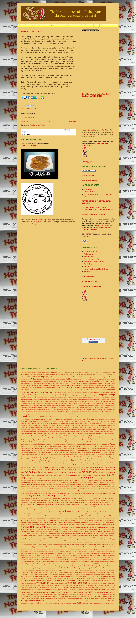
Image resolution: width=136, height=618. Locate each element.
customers (110, 423)
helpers (57, 463)
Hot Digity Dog (39, 467)
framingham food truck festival (30, 448)
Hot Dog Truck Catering (102, 472)
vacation (23, 592)
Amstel (75, 381)
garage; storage (106, 450)
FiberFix (48, 444)
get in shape (29, 454)
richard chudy (48, 551)
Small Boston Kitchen (51, 564)
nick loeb (61, 529)
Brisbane (29, 401)
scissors (65, 557)
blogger (29, 397)
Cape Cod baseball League (108, 405)
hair (86, 459)
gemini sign (80, 452)
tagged (64, 574)
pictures (98, 538)
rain (94, 544)
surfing (106, 572)
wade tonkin (57, 594)
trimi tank (75, 587)
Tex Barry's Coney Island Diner (65, 576)
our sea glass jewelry (26, 535)
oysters (50, 535)
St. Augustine (89, 568)
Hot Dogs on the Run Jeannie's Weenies (56, 478)
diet (81, 429)
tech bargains (97, 574)
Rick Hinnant (55, 551)
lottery (40, 507)
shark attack (61, 559)
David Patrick (82, 425)
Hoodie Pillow (66, 465)
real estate (44, 547)
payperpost (24, 538)
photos (92, 538)
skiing (26, 564)
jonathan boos (100, 491)
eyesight (99, 440)
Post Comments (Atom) (37, 125)
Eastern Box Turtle (62, 436)
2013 (78, 374)
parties (103, 535)
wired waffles (56, 601)
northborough (25, 531)
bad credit (112, 385)
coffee (77, 417)
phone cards (81, 538)
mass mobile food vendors (49, 511)
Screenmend (91, 557)
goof (28, 457)
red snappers (97, 547)
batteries (91, 387)
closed (43, 417)
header (93, 461)
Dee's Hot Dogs (83, 427)
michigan (98, 516)
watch (85, 594)
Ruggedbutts (24, 555)
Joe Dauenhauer (43, 491)
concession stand (73, 419)
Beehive (52, 389)
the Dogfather (50, 578)
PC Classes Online (34, 538)
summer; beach (73, 572)
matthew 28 (91, 511)
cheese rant (46, 411)
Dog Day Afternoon (94, 431)
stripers (28, 572)
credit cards (48, 423)
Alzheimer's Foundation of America (38, 381)
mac (66, 507)
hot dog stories (33, 472)
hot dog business (89, 467)
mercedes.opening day (31, 516)
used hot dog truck (96, 589)
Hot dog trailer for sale (74, 472)
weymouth (104, 596)
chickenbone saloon (87, 411)
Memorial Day (95, 514)
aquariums (90, 383)
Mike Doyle (36, 518)
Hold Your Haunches (100, 463)
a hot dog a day (42, 377)
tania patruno (81, 574)
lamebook (55, 498)
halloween (94, 459)
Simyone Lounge (99, 561)
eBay (74, 436)
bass (78, 387)
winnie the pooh (110, 598)
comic (113, 417)
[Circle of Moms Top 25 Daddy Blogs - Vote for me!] (98, 360)
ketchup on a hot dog (44, 495)
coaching (63, 417)
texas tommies (79, 576)
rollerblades (60, 553)
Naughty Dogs (51, 527)
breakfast (93, 399)
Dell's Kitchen (108, 427)
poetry (63, 540)
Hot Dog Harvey (50, 469)
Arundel (41, 385)
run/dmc (51, 555)
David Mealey (74, 425)
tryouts (29, 589)
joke (78, 491)
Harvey (72, 461)
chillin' (110, 411)
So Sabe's (108, 564)
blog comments (79, 395)
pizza (27, 540)
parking (92, 535)
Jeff (49, 488)
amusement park (89, 381)
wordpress (95, 601)
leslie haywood (96, 500)
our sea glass (111, 533)
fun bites (40, 450)
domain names (41, 433)
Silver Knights (90, 561)
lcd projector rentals (35, 500)
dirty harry (112, 429)
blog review (96, 395)
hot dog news (93, 469)
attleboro (62, 385)
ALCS (68, 379)
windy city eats (95, 598)
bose (103, 397)
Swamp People (47, 574)
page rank (55, 535)
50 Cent (113, 374)
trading (49, 587)
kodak (109, 496)
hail (83, 459)
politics (85, 540)
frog (27, 450)
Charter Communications (30, 411)
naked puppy (56, 524)
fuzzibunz (93, 450)
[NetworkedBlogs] (93, 339)
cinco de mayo (93, 414)
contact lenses (41, 421)
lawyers (113, 498)
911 (34, 377)
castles (47, 409)
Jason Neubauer (107, 486)
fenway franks (98, 442)
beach (27, 389)
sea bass (23, 559)
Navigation (28, 25)
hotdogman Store (110, 478)
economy (97, 436)
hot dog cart (98, 467)
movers (42, 522)
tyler (61, 589)
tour (114, 585)
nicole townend (89, 529)
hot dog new (84, 469)
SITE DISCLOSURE (88, 175)
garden (113, 450)
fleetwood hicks (92, 444)
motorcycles (36, 522)
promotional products (32, 544)
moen (107, 518)
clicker (30, 417)
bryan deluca (77, 401)
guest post (63, 459)
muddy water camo (71, 522)
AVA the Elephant (83, 385)
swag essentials (38, 574)
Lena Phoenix (88, 500)
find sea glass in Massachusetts (59, 444)
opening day (83, 533)
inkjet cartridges (111, 482)
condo (79, 419)
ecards (82, 436)
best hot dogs (47, 392)
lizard (77, 504)
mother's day (111, 520)
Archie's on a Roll (106, 383)
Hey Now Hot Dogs (79, 463)
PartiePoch (98, 535)
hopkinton (74, 465)
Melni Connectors (77, 514)
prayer (30, 542)
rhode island (38, 551)
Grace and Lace (72, 457)
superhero (95, 572)
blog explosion (87, 395)
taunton (88, 574)
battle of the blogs (99, 387)
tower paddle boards (26, 587)
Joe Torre (50, 491)
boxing (59, 399)
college (94, 417)
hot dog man (76, 469)
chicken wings (77, 411)
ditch (64, 431)
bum (24, 403)
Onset (74, 533)
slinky (43, 564)
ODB (44, 531)
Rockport (112, 551)
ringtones (62, 551)
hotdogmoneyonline (26, 480)
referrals (46, 549)
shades (45, 559)
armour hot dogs (31, 385)
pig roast (106, 538)
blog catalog (70, 395)
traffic (52, 587)
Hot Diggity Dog (30, 467)
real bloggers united (34, 547)
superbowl (82, 572)
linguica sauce (37, 502)
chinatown (23, 414)
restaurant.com (105, 549)
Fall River (33, 442)
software (40, 566)
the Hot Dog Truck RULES (85, 578)
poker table (72, 540)
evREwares (73, 440)
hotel (33, 480)
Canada (77, 405)
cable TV (107, 403)
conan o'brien (64, 419)
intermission (36, 484)
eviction (61, 440)
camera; (57, 405)
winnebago (103, 598)
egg (32, 438)
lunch (56, 507)
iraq (34, 486)
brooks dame (42, 401)
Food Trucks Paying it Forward (58, 446)
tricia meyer (69, 587)
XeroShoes (52, 603)
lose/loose (35, 507)
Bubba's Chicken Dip (96, 401)
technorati (104, 574)
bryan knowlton (86, 401)
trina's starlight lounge (84, 587)
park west (87, 535)
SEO (37, 559)
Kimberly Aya (69, 496)
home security (41, 465)
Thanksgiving (100, 576)
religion (51, 549)
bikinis (111, 392)
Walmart (70, 594)
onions (58, 533)
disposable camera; (57, 431)
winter (42, 601)
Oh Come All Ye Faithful (61, 531)
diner (103, 429)
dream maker (100, 433)
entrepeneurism (74, 438)
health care (102, 461)
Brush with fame (69, 401)
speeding (31, 568)
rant (102, 544)
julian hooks (41, 493)
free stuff (76, 448)
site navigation (111, 561)
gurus (78, 459)
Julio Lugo (56, 493)
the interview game (100, 578)
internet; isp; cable (82, 484)
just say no (68, 493)
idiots (81, 482)
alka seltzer (91, 379)
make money (102, 507)
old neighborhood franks (92, 531)
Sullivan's (57, 572)
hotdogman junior (99, 478)
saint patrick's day (86, 555)
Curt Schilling (78, 423)
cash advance (29, 409)
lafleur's (50, 498)
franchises (42, 448)
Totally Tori (110, 585)
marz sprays (38, 511)
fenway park (107, 442)
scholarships (45, 557)
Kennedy (23, 496)
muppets (91, 522)
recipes (78, 547)
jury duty (62, 493)
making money (30, 509)
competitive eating (48, 419)
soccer (113, 564)
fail (21, 442)
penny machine (63, 538)
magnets (81, 507)
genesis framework (89, 452)
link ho (49, 502)
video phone (97, 592)
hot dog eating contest (38, 469)
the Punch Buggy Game (43, 220)
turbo (44, 589)
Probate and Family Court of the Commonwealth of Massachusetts (95, 542)
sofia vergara (34, 566)
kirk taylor (93, 496)
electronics (41, 438)
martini (32, 511)
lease (45, 500)
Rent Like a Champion (86, 549)
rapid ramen (112, 544)
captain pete (41, 407)
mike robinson (64, 518)
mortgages (80, 520)
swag (32, 574)
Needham (80, 527)
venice (67, 592)
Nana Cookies (75, 524)
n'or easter (49, 524)
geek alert (59, 452)
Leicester (75, 500)
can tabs (71, 405)
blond (45, 397)
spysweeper (82, 568)
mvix (104, 522)
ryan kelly (69, 555)
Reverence (112, 549)
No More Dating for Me (32, 31)
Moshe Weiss (89, 520)
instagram (23, 484)
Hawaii (77, 461)
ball (34, 387)
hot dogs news (41, 478)
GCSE (54, 452)
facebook (112, 440)
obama (40, 531)
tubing (35, 589)
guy (81, 459)
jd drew (38, 488)
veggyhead (52, 592)
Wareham (75, 594)
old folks (81, 531)
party (106, 535)
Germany (23, 454)
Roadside (87, 271)
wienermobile (70, 598)
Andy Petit (109, 381)
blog (64, 395)
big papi (99, 392)
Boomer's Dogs (93, 397)
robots (103, 551)
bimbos (50, 395)
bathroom (86, 387)
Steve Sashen (90, 570)
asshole (53, 385)
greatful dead (106, 457)
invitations (23, 486)
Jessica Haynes (87, 488)
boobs (83, 397)
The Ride (64, 583)
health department (110, 461)
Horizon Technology (99, 465)
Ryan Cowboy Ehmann (60, 555)
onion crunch (52, 533)
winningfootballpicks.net (30, 601)
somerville (54, 566)
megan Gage (59, 514)
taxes (91, 574)
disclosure (43, 431)
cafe (26, 405)
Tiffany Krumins (58, 585)
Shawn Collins (95, 559)
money (40, 520)
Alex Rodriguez (74, 379)
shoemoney (39, 561)
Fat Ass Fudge (65, 442)
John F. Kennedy (65, 491)
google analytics (38, 457)
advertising (81, 377)
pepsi (69, 538)
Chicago (62, 411)
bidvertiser (89, 392)
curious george (70, 423)
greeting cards (40, 459)
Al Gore (53, 379)
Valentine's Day (31, 592)
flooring (107, 444)
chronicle (77, 414)
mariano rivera (73, 509)
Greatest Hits (37, 25)
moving (51, 522)
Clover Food (53, 417)
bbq (112, 387)
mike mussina (56, 518)
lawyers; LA (24, 500)
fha (42, 444)
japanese (85, 486)
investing (106, 484)
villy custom (112, 592)
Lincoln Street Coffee (26, 502)
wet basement (97, 596)
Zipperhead (98, 603)
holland (108, 463)
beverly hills (71, 392)
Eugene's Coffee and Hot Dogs (41, 440)
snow (103, 564)
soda (29, 566)
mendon (102, 514)
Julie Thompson (49, 493)
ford (88, 446)
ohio (70, 531)
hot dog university (57, 475)
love (43, 507)
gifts (52, 454)
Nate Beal (88, 524)
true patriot (24, 589)
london (101, 504)
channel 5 (95, 409)
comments (30, 419)
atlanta (57, 385)
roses (87, 553)
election (35, 438)
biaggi (76, 392)
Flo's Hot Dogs (101, 444)
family (38, 442)
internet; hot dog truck (71, 484)
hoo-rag (61, 465)
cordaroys (97, 421)
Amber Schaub (52, 381)
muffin (78, 522)
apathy (67, 383)
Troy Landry (112, 587)
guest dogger (55, 459)
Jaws (26, 488)
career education (72, 407)
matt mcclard (84, 511)
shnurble (31, 561)
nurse (36, 531)
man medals (41, 509)
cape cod (97, 405)
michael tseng (84, 516)
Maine (95, 507)
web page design (39, 596)
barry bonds (55, 387)
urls (86, 589)
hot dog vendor (68, 475)
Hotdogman (87, 477)
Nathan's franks (106, 524)
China (113, 411)
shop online (50, 561)
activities (63, 377)
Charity (100, 409)
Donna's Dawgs (66, 433)
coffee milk (83, 417)
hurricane (44, 482)
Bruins (62, 401)
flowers (23, 446)
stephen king (62, 570)
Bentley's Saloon (91, 389)
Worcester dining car (85, 601)
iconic (70, 482)
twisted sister (52, 589)
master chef (77, 511)
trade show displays (41, 587)
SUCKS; (51, 572)
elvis (53, 438)
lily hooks (112, 500)
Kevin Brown (59, 496)
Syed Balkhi (58, 574)
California (37, 405)
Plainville (31, 540)
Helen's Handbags (40, 463)
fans (42, 442)
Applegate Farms (75, 383)
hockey (92, 463)
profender (23, 544)
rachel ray (87, 544)
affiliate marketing (25, 379)
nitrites (95, 529)
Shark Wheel (77, 559)
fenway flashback (88, 442)
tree (64, 587)
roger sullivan (43, 553)
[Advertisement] (97, 47)
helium (53, 463)
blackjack (55, 395)
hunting (40, 482)
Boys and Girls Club (66, 399)
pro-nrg (72, 542)
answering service (39, 383)
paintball (63, 535)
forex (91, 446)
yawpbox (84, 603)
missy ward (84, 518)
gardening (24, 452)
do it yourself (70, 431)
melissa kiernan (67, 514)
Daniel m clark (36, 425)
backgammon (101, 385)
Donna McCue (58, 433)
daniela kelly (44, 425)
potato (99, 540)
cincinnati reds (84, 414)
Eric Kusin (105, 438)
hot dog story (45, 472)
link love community (59, 502)
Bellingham (71, 389)
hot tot (75, 478)
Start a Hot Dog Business (49, 25)
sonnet (62, 566)
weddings (61, 596)
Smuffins (67, 564)
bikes (107, 392)
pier (102, 538)
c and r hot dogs (100, 403)
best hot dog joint (30, 392)
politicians (79, 540)
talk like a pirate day (72, 574)
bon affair (74, 397)
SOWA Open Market (86, 566)
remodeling (56, 549)
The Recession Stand (56, 583)
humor (23, 482)
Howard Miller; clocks (99, 480)
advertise (75, 377)
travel (60, 587)
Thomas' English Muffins (42, 585)
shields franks (25, 561)
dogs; (22, 433)
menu (22, 516)
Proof (39, 544)
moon (66, 520)
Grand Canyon (81, 457)
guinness (73, 459)
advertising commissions (91, 377)
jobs (37, 491)
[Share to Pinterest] (33, 106)
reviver (33, 551)
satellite (110, 555)
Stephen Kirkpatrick (72, 570)
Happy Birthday (32, 461)
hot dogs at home (31, 478)
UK (76, 589)
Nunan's (31, 531)
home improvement (32, 465)
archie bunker (97, 383)
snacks (77, 564)
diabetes (64, 429)
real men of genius (53, 547)
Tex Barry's (53, 576)
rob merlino (78, 551)
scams (31, 557)
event (51, 440)
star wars (112, 568)
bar (36, 387)
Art (37, 385)
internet (43, 484)
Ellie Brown (48, 438)
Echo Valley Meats (90, 436)
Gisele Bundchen (67, 454)
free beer (70, 448)
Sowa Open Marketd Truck (99, 566)
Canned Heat (91, 405)
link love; (81, 502)
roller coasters (52, 553)
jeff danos (53, 488)
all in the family (105, 379)
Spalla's (109, 566)
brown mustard (50, 401)
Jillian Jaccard (109, 488)
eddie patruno (108, 436)
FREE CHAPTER (103, 225)
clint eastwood (37, 417)
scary (34, 557)
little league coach (48, 504)
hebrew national (25, 463)
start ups (32, 570)
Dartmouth (51, 425)
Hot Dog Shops (89, 256)
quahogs (77, 544)
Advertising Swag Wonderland (107, 377)
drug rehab (34, 436)
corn (102, 421)
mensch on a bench (109, 514)
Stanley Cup (106, 568)
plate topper (47, 540)
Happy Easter (41, 461)
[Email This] (26, 106)
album (64, 379)
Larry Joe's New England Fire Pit (77, 498)
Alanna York (58, 379)
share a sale (50, 559)
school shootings (58, 557)
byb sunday (66, 403)
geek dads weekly (68, 452)
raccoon (82, 544)
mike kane (42, 518)
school (51, 557)
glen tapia (74, 454)
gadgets (99, 450)
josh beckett (33, 493)
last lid (102, 498)
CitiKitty (109, 414)
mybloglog (36, 524)
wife (81, 598)
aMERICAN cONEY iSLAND (64, 381)
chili (100, 411)
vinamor (23, 594)
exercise (79, 440)
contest (55, 421)
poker (67, 540)
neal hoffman (69, 527)
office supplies (50, 531)
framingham (111, 446)
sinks (105, 561)
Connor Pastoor (32, 421)
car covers (48, 407)
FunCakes (58, 450)
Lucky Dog (51, 507)
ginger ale (56, 454)
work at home (102, 601)
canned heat (83, 405)
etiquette (30, 440)
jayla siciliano (31, 488)
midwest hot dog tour (26, 518)
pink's (113, 538)
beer (57, 390)
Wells (75, 596)
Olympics (41, 533)
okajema (75, 531)
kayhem (88, 493)
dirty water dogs (25, 431)
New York (38, 529)
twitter (58, 589)
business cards (53, 403)
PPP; (113, 540)
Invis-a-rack (112, 484)
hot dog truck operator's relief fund (41, 475)
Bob (65, 397)
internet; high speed (59, 484)
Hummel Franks (110, 480)
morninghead (71, 520)
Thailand (93, 576)
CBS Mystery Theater (89, 180)
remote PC (77, 549)
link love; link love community (102, 502)
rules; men (40, 555)
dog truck (112, 431)
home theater (49, 465)
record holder (89, 547)
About (96, 25)
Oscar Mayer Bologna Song (91, 286)
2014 (81, 374)
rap (105, 544)
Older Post (72, 121)
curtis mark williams (93, 423)
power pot (109, 540)
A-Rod (51, 377)
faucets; (71, 442)
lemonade (81, 500)
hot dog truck (89, 472)
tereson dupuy (43, 576)
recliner (84, 547)
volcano (36, 594)
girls (60, 454)
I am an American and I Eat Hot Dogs (96, 269)
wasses (81, 594)
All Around (97, 379)
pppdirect (23, 542)
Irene (37, 486)
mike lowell (48, 518)
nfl (58, 529)
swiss (53, 574)
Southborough (75, 566)
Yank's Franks (88, 254)
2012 (74, 374)
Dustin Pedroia (47, 436)
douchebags (92, 433)
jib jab (103, 488)
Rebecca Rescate (64, 547)
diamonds (73, 429)
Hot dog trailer (62, 472)
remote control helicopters (67, 549)
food (39, 446)
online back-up (68, 533)
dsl (42, 436)
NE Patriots (62, 527)
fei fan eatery (78, 442)
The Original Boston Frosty (98, 580)
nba (57, 527)
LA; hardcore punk (35, 498)
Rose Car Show (81, 553)
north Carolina (111, 529)
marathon (66, 509)
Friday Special (109, 448)
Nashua (82, 524)
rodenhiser (24, 553)
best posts (58, 392)
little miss (58, 504)
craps (28, 423)
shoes (45, 561)
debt (50, 427)
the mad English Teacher (31, 580)
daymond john (105, 425)
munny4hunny (84, 522)
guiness (69, 459)
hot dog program (105, 469)
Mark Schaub (87, 509)
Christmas (70, 414)
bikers (104, 392)
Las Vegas (92, 498)
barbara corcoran (41, 387)
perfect (73, 538)
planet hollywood (39, 540)
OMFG (46, 533)
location (96, 504)
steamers (38, 570)
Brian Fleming (100, 399)
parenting (81, 535)
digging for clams (87, 429)
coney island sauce (88, 419)
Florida (112, 444)
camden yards (51, 405)
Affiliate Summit (37, 379)
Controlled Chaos (63, 421)
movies (46, 522)
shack (41, 559)
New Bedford (87, 527)
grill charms (48, 459)
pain (59, 535)
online (62, 533)
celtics (83, 409)
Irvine (40, 486)
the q (34, 583)
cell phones (78, 409)
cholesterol (40, 414)
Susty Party (27, 574)
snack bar (72, 564)
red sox (105, 546)
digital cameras (97, 429)
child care (96, 411)
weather (110, 594)
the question (42, 582)
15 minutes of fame (54, 374)
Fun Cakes (46, 450)
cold (90, 417)
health (97, 461)
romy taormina (73, 553)
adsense (69, 377)
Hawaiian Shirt (83, 461)
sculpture (112, 557)
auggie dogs (69, 385)
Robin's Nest (97, 551)
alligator (113, 379)
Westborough (88, 596)
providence (57, 544)
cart (98, 407)
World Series (111, 601)
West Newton (81, 596)
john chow (57, 491)
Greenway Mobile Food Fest (28, 459)
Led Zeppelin (52, 500)
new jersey (104, 527)
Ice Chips (65, 482)
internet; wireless (92, 484)
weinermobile (69, 596)
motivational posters (27, 522)
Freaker (56, 448)
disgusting (49, 431)
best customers (109, 390)
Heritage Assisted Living (66, 463)
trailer (56, 587)
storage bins (104, 570)
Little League (36, 504)
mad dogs (70, 507)
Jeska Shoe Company (77, 488)
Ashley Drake (46, 385)
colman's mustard (101, 417)
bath (81, 387)
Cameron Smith (65, 405)
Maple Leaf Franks (59, 509)
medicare (53, 514)
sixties (22, 564)
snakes (82, 564)
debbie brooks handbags (41, 427)
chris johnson (61, 414)
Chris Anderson (53, 414)
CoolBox (89, 421)
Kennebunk (102, 493)
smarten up (61, 564)
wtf (38, 603)
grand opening (89, 457)
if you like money (88, 482)
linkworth (26, 504)
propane (43, 544)
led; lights (60, 500)
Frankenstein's (49, 448)
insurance (29, 484)
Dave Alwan (61, 425)
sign (84, 561)
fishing (85, 444)
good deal (109, 454)
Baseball (62, 387)
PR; (27, 542)
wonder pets (69, 601)
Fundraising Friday (74, 450)
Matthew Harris (99, 511)
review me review (26, 551)
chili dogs (105, 411)
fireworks (71, 444)
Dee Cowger (75, 427)
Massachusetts (65, 511)
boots (99, 397)
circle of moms (102, 414)
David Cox (67, 425)
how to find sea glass (62, 480)
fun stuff (52, 450)
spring (45, 568)
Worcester (76, 601)
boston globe (43, 399)
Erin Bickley (24, 440)
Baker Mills (29, 387)
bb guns (108, 387)
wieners (76, 598)
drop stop (27, 436)
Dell (103, 427)
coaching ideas (71, 417)
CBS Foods (53, 409)
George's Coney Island (109, 452)
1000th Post (33, 374)
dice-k (78, 429)
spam (113, 566)
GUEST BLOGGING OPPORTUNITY (94, 214)
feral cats (33, 444)
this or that (33, 585)
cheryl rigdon (56, 411)
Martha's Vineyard (110, 509)
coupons (23, 423)
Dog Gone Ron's (105, 431)
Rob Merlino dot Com (87, 551)
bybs (73, 403)
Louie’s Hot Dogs (89, 192)
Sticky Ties (98, 570)
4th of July (98, 374)
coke (87, 417)
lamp (59, 498)
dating (28, 108)
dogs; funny (28, 433)
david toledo (90, 425)
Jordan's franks (25, 493)
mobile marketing (100, 518)
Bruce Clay (57, 401)
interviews (100, 484)
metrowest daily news (57, 516)
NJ (98, 529)
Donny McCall (75, 433)
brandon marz (86, 399)
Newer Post (24, 121)
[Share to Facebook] (32, 106)
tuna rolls (40, 589)
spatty (22, 568)
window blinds (86, 598)
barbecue (49, 387)
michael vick (91, 516)
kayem (83, 493)
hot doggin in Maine (104, 475)
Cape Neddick (24, 407)
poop (91, 540)
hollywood (24, 465)
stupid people (45, 572)
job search (33, 491)
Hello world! (88, 189)
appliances (84, 383)
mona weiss (33, 520)
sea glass (29, 559)
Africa (45, 379)
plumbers (53, 540)
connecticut (105, 419)
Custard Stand (103, 423)
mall (36, 509)
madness (76, 507)
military (70, 518)
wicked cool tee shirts (33, 598)
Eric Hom (99, 438)
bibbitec (80, 392)
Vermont (76, 592)
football (78, 446)
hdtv (89, 461)
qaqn (73, 544)
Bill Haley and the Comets (40, 395)
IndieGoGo (103, 482)
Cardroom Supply (62, 407)
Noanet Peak (102, 529)
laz (28, 500)
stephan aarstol (46, 570)
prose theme (50, 544)
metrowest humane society (72, 516)
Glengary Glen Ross (83, 454)
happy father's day (50, 461)
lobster (92, 504)
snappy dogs (96, 564)
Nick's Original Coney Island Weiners (75, 529)
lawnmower (108, 498)
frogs (29, 450)
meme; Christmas (87, 514)
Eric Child (82, 438)
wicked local (57, 598)
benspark (84, 389)
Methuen (48, 516)
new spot (32, 529)
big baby (94, 392)
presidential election (39, 542)
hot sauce (70, 478)
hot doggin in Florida (91, 475)
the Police (109, 580)
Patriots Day (112, 535)
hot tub (79, 478)
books (87, 397)
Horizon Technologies (85, 465)
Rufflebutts (112, 553)
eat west (70, 436)
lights (108, 500)
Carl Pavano (80, 407)
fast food (57, 442)
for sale (84, 446)
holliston (112, 463)
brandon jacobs (77, 399)
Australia (75, 385)
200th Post (69, 374)
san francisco (96, 555)
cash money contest (39, 409)
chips (28, 414)
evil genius (67, 440)
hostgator (23, 467)
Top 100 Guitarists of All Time (84, 585)
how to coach (52, 480)
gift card (48, 454)
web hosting (29, 596)
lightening (103, 500)
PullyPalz (68, 544)
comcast (109, 417)
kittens (99, 496)
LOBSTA (87, 504)
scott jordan (76, 557)
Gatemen (49, 452)
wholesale (23, 598)
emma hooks (66, 438)
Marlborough (101, 509)
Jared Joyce (91, 486)
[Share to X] (30, 106)
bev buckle (64, 392)
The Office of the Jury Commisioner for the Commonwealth (71, 580)
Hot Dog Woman (79, 475)
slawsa (30, 564)
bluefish (61, 397)
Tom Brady (66, 585)
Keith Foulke (95, 493)
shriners (81, 561)
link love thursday (72, 502)
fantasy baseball (47, 442)
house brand (44, 480)
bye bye (77, 403)
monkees (56, 520)
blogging (34, 397)
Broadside (35, 401)
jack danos (80, 486)
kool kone (27, 498)
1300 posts (39, 374)
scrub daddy (106, 557)
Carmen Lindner (89, 407)
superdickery (88, 572)
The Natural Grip (48, 580)
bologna (69, 397)
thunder (52, 585)
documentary (81, 431)
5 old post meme (106, 374)
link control (44, 502)
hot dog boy (80, 467)
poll (88, 540)
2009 (64, 374)
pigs (110, 538)
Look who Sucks (108, 504)
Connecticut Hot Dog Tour (96, 130)
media (32, 514)
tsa (32, 589)
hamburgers (107, 459)
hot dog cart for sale (108, 467)
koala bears (104, 496)
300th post (86, 374)
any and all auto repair (52, 383)
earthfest (54, 436)
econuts (102, 436)
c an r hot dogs (91, 403)
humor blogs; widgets (32, 482)
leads (42, 500)
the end (57, 578)
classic (24, 416)
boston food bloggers (34, 399)
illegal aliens (96, 482)
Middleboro (112, 516)
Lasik (98, 498)
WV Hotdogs (88, 264)
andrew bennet (100, 381)
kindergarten (76, 496)
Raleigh (98, 544)
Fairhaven (26, 442)
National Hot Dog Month (33, 527)
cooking (76, 421)
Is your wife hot (46, 486)
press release (48, 542)
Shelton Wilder (111, 559)
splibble (36, 568)
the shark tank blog (77, 582)
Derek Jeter (50, 429)
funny (82, 450)
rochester (107, 551)
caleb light (31, 405)
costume (112, 421)
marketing (94, 509)
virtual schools (30, 594)
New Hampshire (96, 527)
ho (89, 463)
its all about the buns (61, 486)
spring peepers (52, 568)
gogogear (101, 454)
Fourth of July (98, 446)
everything (56, 440)
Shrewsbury (66, 561)
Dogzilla (34, 433)
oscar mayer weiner (101, 533)
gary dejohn (30, 452)
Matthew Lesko (107, 511)
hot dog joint (60, 469)
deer (100, 427)
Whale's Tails (111, 596)
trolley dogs (95, 587)
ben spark (78, 389)
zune (112, 603)
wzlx (47, 603)
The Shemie (91, 583)
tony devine (72, 585)
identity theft (76, 482)
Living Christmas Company (68, 504)
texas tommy (86, 576)
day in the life (97, 425)
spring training (60, 568)
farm (54, 442)
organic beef (91, 533)
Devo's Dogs (57, 429)
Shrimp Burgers (74, 561)
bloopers (50, 397)
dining (107, 429)
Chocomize (33, 414)
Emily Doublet (58, 438)
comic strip (24, 419)
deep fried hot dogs (93, 427)
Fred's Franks (63, 448)
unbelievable (81, 589)
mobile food (91, 518)
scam (26, 557)
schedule (39, 557)
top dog (94, 585)
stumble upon (37, 572)
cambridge (43, 405)
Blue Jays (56, 397)
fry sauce (34, 450)
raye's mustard (25, 547)
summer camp (64, 572)
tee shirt (30, 576)
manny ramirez (49, 509)
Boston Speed (52, 399)
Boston (108, 397)
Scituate (70, 557)
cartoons (107, 407)
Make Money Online (86, 25)
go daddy (91, 454)
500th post (24, 377)
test (48, 576)
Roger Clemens (35, 553)
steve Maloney (82, 570)
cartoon (102, 407)
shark (55, 559)
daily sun (29, 425)
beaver (40, 389)
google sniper (53, 457)
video (90, 592)
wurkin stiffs (42, 603)
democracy (28, 429)
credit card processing (37, 423)
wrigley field (29, 603)
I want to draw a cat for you (55, 482)
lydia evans (61, 507)
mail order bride (88, 507)
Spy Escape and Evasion (71, 568)
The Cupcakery (32, 578)
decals (53, 427)
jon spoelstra (92, 491)
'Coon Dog (23, 372)
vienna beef (104, 592)
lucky (46, 507)
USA (88, 589)
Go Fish (97, 454)
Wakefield (64, 594)
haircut (89, 459)
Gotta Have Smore (63, 457)
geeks (74, 452)
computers (57, 419)
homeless (55, 465)
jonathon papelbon (109, 491)
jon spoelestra (84, 491)
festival (38, 444)
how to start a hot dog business (80, 480)
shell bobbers (103, 559)
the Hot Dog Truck (72, 578)
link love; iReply (89, 502)
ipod (32, 486)
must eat (100, 522)
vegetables (45, 592)
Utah (103, 589)
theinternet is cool (100, 583)
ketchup (29, 496)
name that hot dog (65, 524)
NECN (75, 527)
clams (113, 414)
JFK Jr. (98, 488)
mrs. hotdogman (59, 522)
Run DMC (46, 555)
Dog (87, 431)
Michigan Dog (105, 516)
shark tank (69, 559)
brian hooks (107, 399)
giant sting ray (41, 454)
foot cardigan (72, 446)
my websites (29, 524)
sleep (34, 564)
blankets (60, 395)
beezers (61, 389)
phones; (87, 538)
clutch (59, 417)
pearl (45, 538)
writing (34, 603)
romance (65, 553)
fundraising (64, 450)
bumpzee (35, 403)
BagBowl (23, 387)
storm (110, 570)
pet (76, 538)
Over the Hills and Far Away (40, 535)
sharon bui (84, 559)
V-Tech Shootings (110, 589)
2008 (61, 374)
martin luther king (25, 511)
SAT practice (103, 555)
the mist (41, 580)
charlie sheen (106, 409)
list (30, 504)
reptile (98, 549)
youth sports (91, 603)
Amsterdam (80, 381)
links (22, 504)
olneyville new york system (31, 533)
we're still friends (102, 594)
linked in (113, 502)
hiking (86, 463)
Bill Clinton (29, 395)
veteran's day (83, 592)
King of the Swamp (85, 496)
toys (33, 587)
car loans (54, 407)
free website (82, 448)
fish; (75, 444)
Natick (113, 524)
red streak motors (38, 549)
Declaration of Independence (63, 427)
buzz (60, 403)
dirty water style (35, 431)
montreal (61, 520)
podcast (59, 540)
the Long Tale (109, 578)
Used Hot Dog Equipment (66, 25)
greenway (112, 457)
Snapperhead (87, 564)
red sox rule (29, 549)
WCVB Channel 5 (92, 594)
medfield (28, 514)
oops (77, 533)
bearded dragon (33, 389)
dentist (34, 429)
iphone (28, 486)
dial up (68, 429)
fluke (27, 446)
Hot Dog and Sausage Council (94, 261)
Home (20, 25)
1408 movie (46, 374)
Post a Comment (28, 117)
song (58, 566)
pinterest (23, 540)
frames (105, 446)
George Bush (98, 452)
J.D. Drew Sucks (71, 486)
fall (30, 442)
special (26, 568)
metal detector (41, 516)
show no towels (58, 561)
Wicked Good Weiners (46, 598)
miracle (75, 518)
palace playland (70, 535)
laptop (63, 498)
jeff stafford (60, 488)
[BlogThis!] (28, 106)
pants (76, 535)
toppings (103, 585)
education (28, 438)
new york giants (45, 529)
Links (77, 25)
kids (64, 496)
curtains (85, 423)
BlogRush (40, 397)
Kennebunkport (110, 493)
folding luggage (33, 446)
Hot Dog (47, 467)
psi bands (63, 544)
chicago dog (69, 411)
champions (89, 409)
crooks (57, 423)
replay (95, 549)
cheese (40, 411)
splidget (41, 568)
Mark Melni (81, 509)
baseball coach (72, 387)
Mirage (79, 518)
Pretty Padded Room (58, 542)
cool (80, 421)
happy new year (61, 461)
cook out (71, 421)
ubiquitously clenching (69, 589)
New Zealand (53, 529)
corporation (107, 421)
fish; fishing (80, 444)
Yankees (66, 603)
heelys (32, 463)
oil (72, 531)
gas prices (44, 452)
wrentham (23, 603)
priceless (67, 542)
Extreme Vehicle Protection (89, 440)
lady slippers (44, 498)
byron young (83, 403)
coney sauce (98, 419)
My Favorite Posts (88, 276)
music (95, 522)
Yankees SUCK (75, 603)
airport (48, 379)
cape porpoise (33, 407)
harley (68, 461)
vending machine (60, 592)
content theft (48, 421)
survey (110, 572)
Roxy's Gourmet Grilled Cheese (99, 553)
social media (24, 566)
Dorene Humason (84, 433)
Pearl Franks (53, 538)
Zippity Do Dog (106, 603)
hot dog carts (26, 469)
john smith (74, 491)
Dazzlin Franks (30, 427)
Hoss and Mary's (110, 465)
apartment (62, 383)
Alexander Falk (83, 379)
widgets (63, 598)
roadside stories (69, 551)
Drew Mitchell (108, 433)
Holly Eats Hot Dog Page (92, 259)
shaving (89, 559)
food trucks (44, 446)
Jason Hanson (99, 486)
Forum (102, 25)
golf (106, 454)
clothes (48, 417)
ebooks (78, 436)
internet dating (35, 108)
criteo (53, 423)
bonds (79, 397)
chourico (45, 414)
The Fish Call (62, 578)
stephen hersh (54, 570)
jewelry (94, 488)
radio (91, 544)
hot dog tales (53, 472)
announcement (29, 383)
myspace (42, 524)
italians (52, 486)
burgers (47, 403)
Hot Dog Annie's (72, 467)
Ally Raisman (24, 381)
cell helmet (71, 409)
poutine (104, 540)
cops (93, 421)
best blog (99, 389)
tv (47, 589)
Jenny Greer (67, 488)
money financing (48, 520)
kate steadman (76, 493)
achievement (57, 377)
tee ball (26, 576)
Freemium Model (91, 448)
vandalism (39, 592)
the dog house (41, 578)
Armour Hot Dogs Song (90, 281)
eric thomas (111, 438)
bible (84, 392)
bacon (107, 385)
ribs (43, 551)
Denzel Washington (41, 429)
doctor (76, 431)
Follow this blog (93, 341)
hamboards (101, 459)
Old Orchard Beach (106, 531)
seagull (34, 559)
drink (113, 433)
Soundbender (68, 566)
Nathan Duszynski (96, 524)
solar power (46, 566)
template (35, 576)
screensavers (99, 557)
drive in (23, 436)
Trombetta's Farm (103, 587)
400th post (92, 374)
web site (47, 596)
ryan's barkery (77, 555)
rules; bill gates (32, 555)
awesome (90, 385)
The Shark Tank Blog (91, 251)
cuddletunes (62, 423)
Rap (107, 544)
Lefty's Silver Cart (68, 500)
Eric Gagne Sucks (91, 438)
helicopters (48, 463)
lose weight (29, 507)
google (32, 457)
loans (82, 504)
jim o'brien (27, 491)
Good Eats (87, 266)
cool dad (84, 421)
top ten (99, 585)
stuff (32, 572)
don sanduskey (49, 433)
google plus (46, 457)
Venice (71, 592)
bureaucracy (41, 403)
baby (95, 385)
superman (100, 572)
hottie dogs (38, 480)
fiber (44, 444)
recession (73, 547)
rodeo (29, 553)
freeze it (98, 448)
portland (95, 540)
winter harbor (49, 601)
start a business (25, 570)
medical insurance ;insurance (42, 514)
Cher (51, 411)
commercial (38, 419)
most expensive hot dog (100, 520)
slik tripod (38, 564)
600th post (30, 377)
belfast (66, 389)
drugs (39, 436)
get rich (35, 454)
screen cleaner (84, 557)
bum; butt (29, 403)
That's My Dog (108, 576)
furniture (87, 450)
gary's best (37, 452)
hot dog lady (68, 469)
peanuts (42, 538)
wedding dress (54, 596)
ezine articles (105, 440)
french (103, 448)
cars (95, 407)
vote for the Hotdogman (46, 594)
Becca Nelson (46, 389)
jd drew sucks (44, 488)
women (63, 601)
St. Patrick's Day (98, 568)
